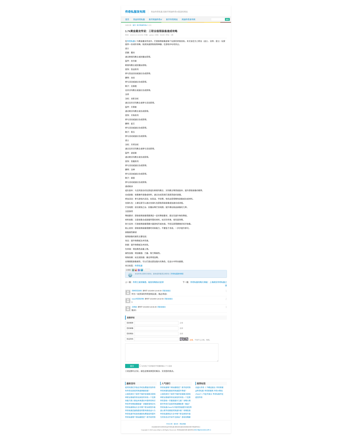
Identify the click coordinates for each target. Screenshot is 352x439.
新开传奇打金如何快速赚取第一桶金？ (175, 404)
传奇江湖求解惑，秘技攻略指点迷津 (148, 282)
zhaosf (198, 394)
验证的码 (130, 339)
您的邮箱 (130, 328)
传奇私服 (131, 41)
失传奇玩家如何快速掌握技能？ (137, 391)
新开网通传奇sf (155, 19)
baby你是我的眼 (138, 299)
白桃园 (134, 307)
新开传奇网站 (172, 19)
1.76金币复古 (206, 394)
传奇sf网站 (218, 391)
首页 (127, 19)
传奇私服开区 (218, 394)
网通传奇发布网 (188, 19)
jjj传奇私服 (199, 391)
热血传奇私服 (139, 19)
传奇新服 (219, 387)
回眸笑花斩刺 (137, 291)
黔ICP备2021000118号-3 (202, 430)
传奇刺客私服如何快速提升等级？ (173, 391)
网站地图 (183, 424)
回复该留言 (166, 291)
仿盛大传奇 (199, 387)
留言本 (176, 424)
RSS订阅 (169, 424)
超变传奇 (199, 397)
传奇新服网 (208, 391)
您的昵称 (130, 323)
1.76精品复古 (210, 387)
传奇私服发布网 (135, 11)
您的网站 (130, 334)
